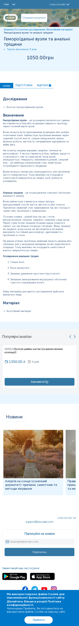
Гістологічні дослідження (30, 29)
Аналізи (8, 29)
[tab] (6, 85)
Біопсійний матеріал (59, 29)
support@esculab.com (39, 522)
